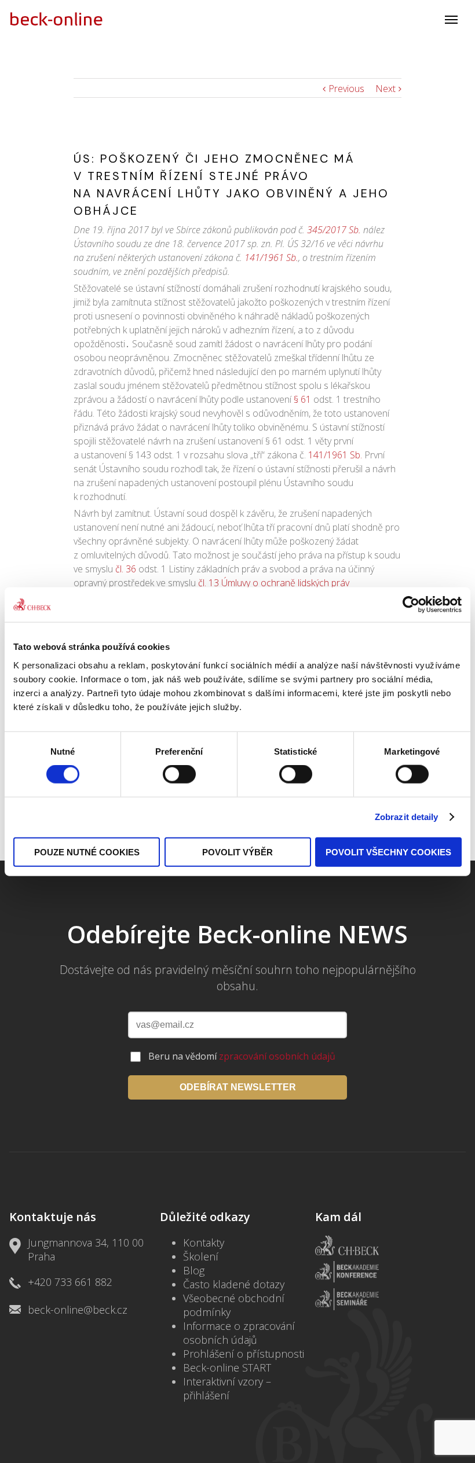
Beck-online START (227, 1367)
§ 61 (302, 399)
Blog (193, 1270)
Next (385, 88)
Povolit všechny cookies (388, 852)
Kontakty (203, 1242)
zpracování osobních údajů (277, 1056)
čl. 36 (125, 569)
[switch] (179, 774)
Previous (346, 88)
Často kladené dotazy (233, 1284)
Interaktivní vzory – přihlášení (227, 1388)
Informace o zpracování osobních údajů (239, 1333)
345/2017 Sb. (334, 229)
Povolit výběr (237, 852)
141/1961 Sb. (271, 257)
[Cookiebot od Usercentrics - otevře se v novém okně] (411, 604)
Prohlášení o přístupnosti (243, 1354)
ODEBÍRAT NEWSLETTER (238, 1087)
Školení (200, 1256)
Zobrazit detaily (407, 817)
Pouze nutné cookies (87, 852)
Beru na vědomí (241, 1056)
